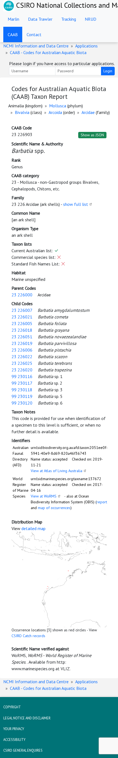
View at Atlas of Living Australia (56, 470)
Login (107, 70)
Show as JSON (92, 134)
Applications (86, 46)
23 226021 (22, 317)
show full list (75, 204)
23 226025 (22, 363)
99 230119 (22, 396)
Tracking (68, 19)
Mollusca (57, 105)
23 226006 (22, 350)
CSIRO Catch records (28, 635)
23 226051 (22, 336)
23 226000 (22, 294)
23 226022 (22, 356)
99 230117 (22, 383)
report (102, 501)
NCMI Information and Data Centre (36, 46)
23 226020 (22, 370)
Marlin (13, 19)
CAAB (13, 34)
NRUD (90, 19)
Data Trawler (40, 19)
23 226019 (22, 343)
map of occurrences (54, 507)
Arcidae (88, 112)
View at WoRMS (44, 496)
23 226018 (22, 330)
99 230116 (22, 376)
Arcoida (55, 112)
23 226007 (22, 310)
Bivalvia (22, 112)
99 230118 (22, 389)
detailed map (33, 528)
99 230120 (22, 403)
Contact (34, 34)
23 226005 (22, 323)
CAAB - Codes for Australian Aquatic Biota (48, 52)
